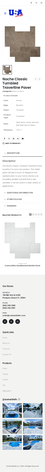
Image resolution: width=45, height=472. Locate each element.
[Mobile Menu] (5, 13)
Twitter (9, 139)
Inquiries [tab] (11, 206)
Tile (3, 385)
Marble (20, 263)
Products (6, 349)
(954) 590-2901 (8, 308)
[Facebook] (31, 3)
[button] (30, 214)
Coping (5, 374)
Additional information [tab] (20, 192)
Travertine (20, 91)
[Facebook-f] (4, 321)
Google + (18, 139)
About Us (6, 343)
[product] (22, 240)
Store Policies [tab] (14, 199)
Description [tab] (13, 153)
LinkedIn (14, 139)
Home (4, 338)
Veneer (5, 380)
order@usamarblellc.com (13, 315)
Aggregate (6, 391)
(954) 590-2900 (8, 305)
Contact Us (6, 354)
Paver (14, 91)
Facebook (4, 139)
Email (23, 139)
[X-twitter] (11, 321)
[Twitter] (36, 3)
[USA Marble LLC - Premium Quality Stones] (16, 13)
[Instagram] (41, 3)
